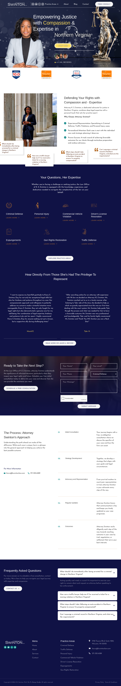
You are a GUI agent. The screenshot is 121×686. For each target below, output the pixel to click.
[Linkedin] (42, 4)
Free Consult (104, 4)
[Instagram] (39, 4)
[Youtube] (36, 4)
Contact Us (11, 588)
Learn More (11, 218)
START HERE (63, 45)
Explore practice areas (60, 258)
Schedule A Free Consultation (20, 388)
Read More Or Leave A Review (59, 343)
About (66, 4)
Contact (86, 4)
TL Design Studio (35, 682)
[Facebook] (33, 4)
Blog (75, 4)
